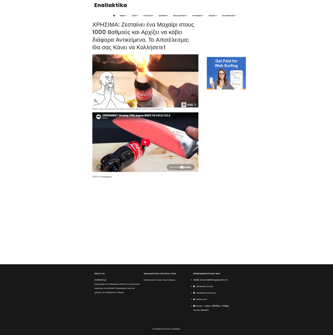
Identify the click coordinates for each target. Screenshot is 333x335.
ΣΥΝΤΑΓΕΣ (147, 16)
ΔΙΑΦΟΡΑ (162, 16)
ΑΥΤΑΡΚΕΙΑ (197, 16)
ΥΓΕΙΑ (134, 16)
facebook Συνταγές (204, 286)
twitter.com (201, 299)
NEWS (122, 16)
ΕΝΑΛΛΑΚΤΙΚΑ (179, 16)
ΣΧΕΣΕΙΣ (212, 16)
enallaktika (175, 329)
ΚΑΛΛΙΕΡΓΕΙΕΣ (228, 16)
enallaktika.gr (100, 280)
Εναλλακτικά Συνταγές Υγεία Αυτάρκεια (159, 280)
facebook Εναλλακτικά (206, 293)
